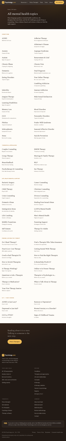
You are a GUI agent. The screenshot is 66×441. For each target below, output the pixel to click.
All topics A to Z (38, 394)
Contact (36, 416)
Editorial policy (38, 407)
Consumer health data (57, 432)
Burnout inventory (7, 377)
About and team (38, 402)
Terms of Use (40, 432)
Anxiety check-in (6, 374)
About (51, 2)
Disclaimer (47, 432)
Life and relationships (40, 377)
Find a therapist (6, 402)
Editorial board (38, 405)
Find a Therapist (34, 2)
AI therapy (37, 382)
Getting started (6, 382)
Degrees (36, 391)
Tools (46, 2)
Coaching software (7, 410)
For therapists (5, 407)
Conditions (37, 371)
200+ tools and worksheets (9, 379)
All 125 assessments (7, 371)
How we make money (40, 413)
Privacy (34, 432)
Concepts (37, 379)
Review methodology (40, 410)
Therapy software (7, 413)
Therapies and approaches (41, 374)
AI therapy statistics (39, 385)
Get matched (59, 2)
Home (9, 9)
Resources (24, 2)
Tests (41, 2)
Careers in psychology (40, 388)
